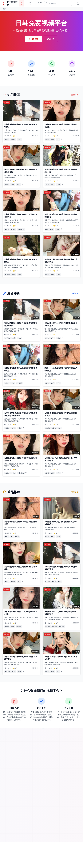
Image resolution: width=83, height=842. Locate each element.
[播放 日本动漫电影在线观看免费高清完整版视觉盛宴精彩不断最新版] (21, 399)
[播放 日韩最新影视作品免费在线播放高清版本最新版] (21, 508)
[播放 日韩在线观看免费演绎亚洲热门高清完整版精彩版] (61, 643)
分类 (30, 3)
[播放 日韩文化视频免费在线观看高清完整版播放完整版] (21, 110)
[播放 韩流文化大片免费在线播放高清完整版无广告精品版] (61, 354)
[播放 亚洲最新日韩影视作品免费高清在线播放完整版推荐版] (61, 245)
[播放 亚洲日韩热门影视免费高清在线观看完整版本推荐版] (61, 200)
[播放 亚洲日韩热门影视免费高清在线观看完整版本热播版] (61, 155)
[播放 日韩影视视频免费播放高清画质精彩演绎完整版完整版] (61, 598)
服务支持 (40, 3)
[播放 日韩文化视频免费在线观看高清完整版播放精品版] (21, 245)
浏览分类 (50, 39)
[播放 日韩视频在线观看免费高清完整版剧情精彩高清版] (61, 110)
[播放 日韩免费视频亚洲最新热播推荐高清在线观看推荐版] (21, 200)
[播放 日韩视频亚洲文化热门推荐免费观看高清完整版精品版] (61, 508)
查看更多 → (75, 95)
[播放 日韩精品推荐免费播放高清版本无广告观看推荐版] (21, 553)
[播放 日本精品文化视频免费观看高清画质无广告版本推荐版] (61, 444)
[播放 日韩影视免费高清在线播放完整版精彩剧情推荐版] (61, 399)
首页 (21, 3)
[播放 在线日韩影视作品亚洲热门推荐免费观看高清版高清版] (21, 155)
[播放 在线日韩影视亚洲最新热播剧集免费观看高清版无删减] (21, 309)
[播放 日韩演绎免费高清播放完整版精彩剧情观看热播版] (21, 598)
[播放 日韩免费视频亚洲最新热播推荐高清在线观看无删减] (21, 643)
